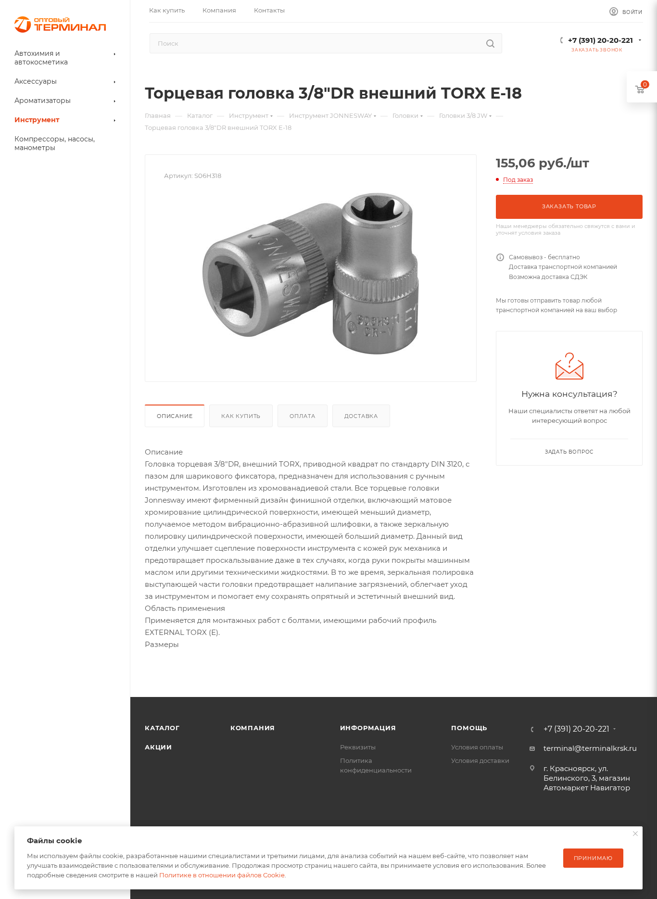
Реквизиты (358, 747)
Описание (174, 416)
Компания (252, 728)
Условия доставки (480, 760)
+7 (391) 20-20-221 (600, 40)
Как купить (241, 416)
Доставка (361, 416)
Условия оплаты (477, 747)
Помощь (469, 728)
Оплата (303, 416)
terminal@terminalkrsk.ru (590, 748)
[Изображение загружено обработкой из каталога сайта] (310, 274)
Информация (368, 728)
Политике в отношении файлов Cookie (222, 875)
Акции (158, 747)
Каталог (162, 728)
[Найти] (490, 43)
